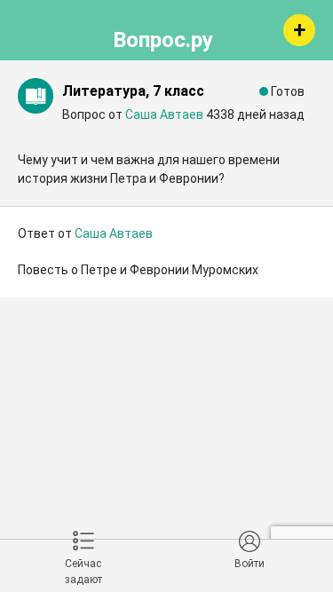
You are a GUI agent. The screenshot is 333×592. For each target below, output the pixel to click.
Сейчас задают (83, 571)
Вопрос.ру (163, 37)
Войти (249, 563)
